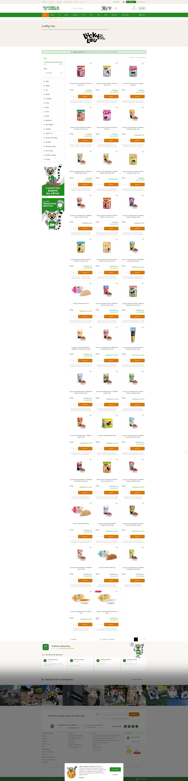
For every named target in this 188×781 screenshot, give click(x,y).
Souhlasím (116, 769)
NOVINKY (48, 142)
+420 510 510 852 (92, 727)
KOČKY (48, 94)
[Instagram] (129, 726)
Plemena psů (96, 745)
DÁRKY (48, 85)
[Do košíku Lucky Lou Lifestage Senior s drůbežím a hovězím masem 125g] (85, 492)
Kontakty (44, 2)
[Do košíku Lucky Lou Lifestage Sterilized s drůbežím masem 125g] (111, 536)
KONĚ (47, 116)
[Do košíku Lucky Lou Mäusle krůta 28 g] (85, 536)
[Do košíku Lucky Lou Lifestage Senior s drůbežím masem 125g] (111, 404)
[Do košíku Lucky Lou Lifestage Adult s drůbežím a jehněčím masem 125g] (137, 140)
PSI (47, 90)
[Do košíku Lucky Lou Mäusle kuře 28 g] (85, 316)
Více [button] (82, 2)
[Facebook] (125, 726)
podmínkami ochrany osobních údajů (119, 718)
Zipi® (49, 767)
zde (80, 774)
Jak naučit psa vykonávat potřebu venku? (104, 738)
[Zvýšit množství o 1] (76, 96)
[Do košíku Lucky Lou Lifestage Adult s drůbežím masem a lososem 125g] (85, 228)
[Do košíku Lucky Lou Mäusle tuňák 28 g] (111, 580)
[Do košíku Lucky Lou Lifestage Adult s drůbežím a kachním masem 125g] (111, 316)
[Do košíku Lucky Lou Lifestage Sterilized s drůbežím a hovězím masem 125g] (85, 360)
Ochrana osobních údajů (74, 745)
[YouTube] (132, 726)
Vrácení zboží (72, 742)
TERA (47, 111)
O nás (76, 2)
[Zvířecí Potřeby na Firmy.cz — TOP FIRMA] (137, 752)
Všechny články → (97, 750)
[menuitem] (45, 15)
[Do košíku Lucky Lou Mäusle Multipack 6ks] (111, 448)
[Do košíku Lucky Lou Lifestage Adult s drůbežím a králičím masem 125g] (85, 184)
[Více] (142, 15)
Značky (48, 159)
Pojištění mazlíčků (51, 155)
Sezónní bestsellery (51, 137)
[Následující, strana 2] (140, 639)
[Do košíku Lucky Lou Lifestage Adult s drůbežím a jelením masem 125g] (137, 272)
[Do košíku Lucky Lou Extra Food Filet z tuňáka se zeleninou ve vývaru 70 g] (137, 316)
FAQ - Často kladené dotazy (49, 759)
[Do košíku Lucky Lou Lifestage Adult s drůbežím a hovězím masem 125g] (111, 360)
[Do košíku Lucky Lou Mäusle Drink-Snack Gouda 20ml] (111, 624)
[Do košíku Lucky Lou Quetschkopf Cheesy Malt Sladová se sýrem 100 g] (137, 360)
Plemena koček (97, 747)
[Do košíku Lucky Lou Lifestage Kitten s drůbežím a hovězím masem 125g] (137, 580)
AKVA (47, 107)
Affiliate (138, 767)
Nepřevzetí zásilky (73, 747)
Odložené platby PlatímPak (75, 735)
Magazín (44, 754)
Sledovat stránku (135, 741)
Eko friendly (49, 150)
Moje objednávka (46, 749)
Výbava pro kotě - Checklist (100, 742)
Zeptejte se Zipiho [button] (74, 727)
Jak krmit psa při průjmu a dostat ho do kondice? (106, 740)
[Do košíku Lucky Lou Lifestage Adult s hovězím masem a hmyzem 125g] (137, 404)
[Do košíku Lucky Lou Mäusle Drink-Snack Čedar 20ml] (85, 624)
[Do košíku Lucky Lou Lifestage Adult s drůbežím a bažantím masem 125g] (85, 404)
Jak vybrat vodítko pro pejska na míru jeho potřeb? (106, 735)
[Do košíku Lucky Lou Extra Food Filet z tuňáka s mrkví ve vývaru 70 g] (111, 492)
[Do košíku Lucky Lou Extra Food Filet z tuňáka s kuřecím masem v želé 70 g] (111, 272)
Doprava (51, 2)
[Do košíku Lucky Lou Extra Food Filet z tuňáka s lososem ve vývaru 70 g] (85, 140)
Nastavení (81, 777)
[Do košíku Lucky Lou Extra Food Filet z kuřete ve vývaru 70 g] (111, 96)
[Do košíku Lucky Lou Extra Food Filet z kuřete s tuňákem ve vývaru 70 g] (85, 272)
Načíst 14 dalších (108, 639)
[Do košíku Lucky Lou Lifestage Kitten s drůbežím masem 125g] (85, 580)
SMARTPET (49, 120)
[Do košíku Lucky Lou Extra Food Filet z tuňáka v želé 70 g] (137, 96)
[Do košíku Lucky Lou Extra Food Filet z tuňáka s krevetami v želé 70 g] (137, 184)
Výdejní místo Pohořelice (48, 757)
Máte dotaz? (116, 2)
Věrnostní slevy (68, 2)
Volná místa (45, 762)
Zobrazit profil (137, 679)
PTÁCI (47, 103)
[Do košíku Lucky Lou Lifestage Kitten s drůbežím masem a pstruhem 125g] (137, 448)
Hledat (116, 8)
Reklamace (71, 740)
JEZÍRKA (48, 129)
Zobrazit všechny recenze (67, 648)
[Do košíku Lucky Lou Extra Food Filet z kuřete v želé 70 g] (111, 140)
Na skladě (54, 73)
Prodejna (59, 2)
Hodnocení (124, 767)
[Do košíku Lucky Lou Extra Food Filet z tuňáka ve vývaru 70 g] (85, 96)
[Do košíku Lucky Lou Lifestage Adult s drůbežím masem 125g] (85, 448)
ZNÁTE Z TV (49, 133)
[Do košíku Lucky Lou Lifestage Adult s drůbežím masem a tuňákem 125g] (137, 492)
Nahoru (74, 639)
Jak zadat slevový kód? (74, 738)
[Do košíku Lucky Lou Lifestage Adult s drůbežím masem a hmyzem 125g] (137, 228)
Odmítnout (115, 774)
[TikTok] (136, 726)
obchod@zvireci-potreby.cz (95, 725)
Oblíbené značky (51, 146)
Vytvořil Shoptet (142, 779)
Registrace (142, 2)
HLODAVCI (49, 98)
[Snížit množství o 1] (70, 96)
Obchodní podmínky (47, 751)
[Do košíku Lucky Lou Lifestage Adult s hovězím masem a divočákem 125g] (137, 536)
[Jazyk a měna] (123, 2)
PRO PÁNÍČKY (49, 124)
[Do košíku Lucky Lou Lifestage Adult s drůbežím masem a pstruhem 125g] (111, 184)
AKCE (47, 81)
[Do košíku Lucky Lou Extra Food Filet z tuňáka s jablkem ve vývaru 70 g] (111, 228)
